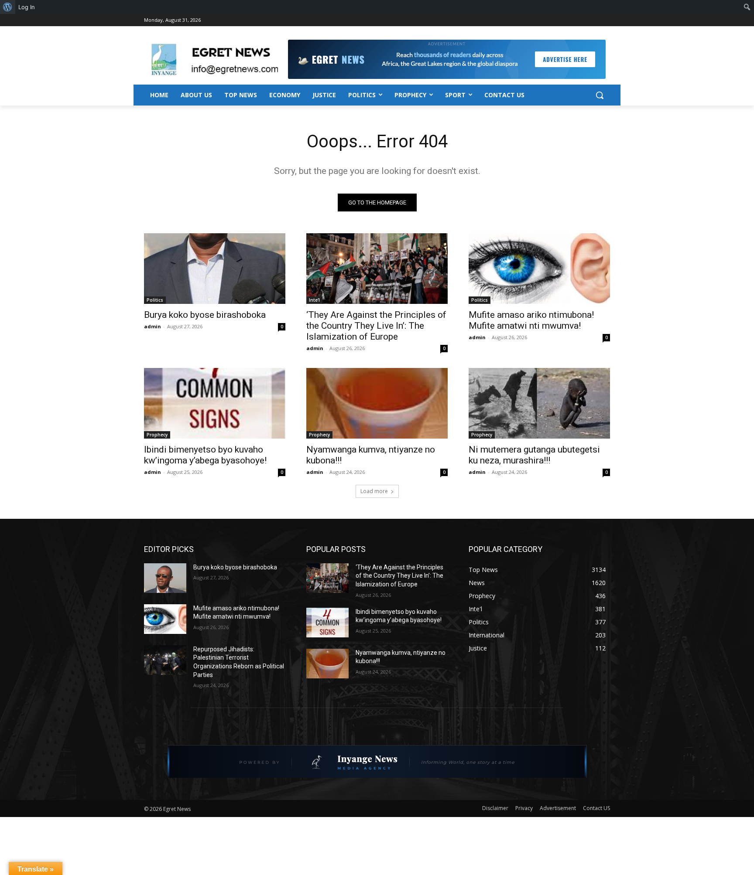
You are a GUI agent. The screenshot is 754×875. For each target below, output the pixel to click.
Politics (155, 300)
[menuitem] (7, 7)
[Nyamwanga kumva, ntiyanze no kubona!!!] (377, 403)
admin (152, 326)
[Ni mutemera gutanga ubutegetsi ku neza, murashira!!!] (539, 403)
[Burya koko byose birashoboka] (214, 268)
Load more (374, 491)
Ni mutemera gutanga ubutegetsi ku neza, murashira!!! (534, 455)
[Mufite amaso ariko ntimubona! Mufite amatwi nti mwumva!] (539, 268)
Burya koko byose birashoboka (205, 315)
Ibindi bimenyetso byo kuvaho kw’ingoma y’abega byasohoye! (205, 455)
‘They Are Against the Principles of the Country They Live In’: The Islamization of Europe (376, 326)
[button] (599, 95)
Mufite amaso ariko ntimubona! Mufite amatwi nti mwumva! (531, 320)
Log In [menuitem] (26, 6)
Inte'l (314, 300)
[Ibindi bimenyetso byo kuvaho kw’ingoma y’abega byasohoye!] (214, 403)
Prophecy (157, 435)
